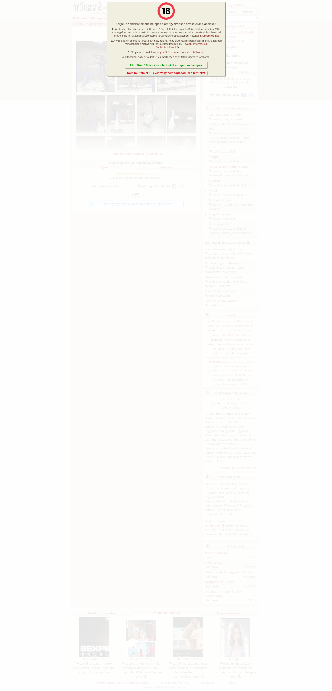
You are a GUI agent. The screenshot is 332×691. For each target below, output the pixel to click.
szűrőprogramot (209, 35)
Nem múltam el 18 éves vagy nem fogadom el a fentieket (166, 73)
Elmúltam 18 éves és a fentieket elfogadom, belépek (166, 65)
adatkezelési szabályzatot (189, 52)
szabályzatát (160, 52)
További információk (195, 43)
